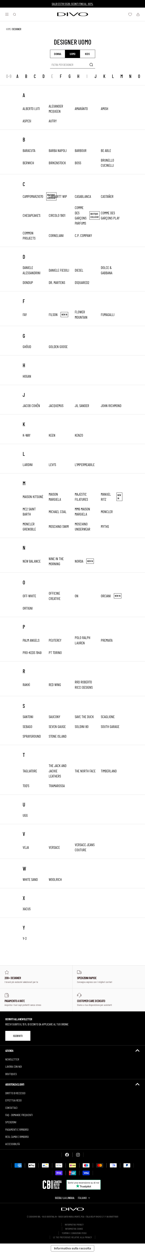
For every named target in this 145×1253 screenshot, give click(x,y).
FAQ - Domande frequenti (19, 1115)
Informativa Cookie (74, 1228)
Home (8, 29)
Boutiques (11, 1074)
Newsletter (12, 1059)
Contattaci (11, 1107)
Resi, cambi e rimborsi (17, 1136)
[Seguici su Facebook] (67, 1154)
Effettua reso (13, 1100)
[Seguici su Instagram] (78, 1154)
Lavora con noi (13, 1066)
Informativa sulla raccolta (72, 1248)
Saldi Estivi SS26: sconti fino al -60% (72, 4)
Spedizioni (10, 1122)
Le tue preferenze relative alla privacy (72, 1237)
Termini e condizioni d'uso (74, 1233)
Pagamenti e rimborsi (17, 1129)
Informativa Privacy (74, 1224)
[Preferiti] (130, 14)
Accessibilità (12, 1144)
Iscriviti (18, 1036)
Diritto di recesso (15, 1093)
